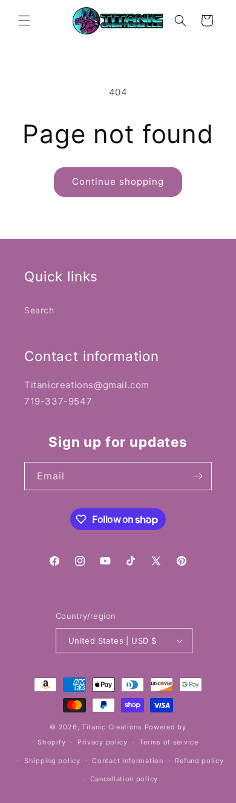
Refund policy (199, 761)
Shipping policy (52, 761)
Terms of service (168, 742)
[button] (24, 20)
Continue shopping (118, 181)
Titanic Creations (112, 727)
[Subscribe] (198, 476)
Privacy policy (102, 742)
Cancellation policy (124, 779)
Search (39, 310)
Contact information (127, 761)
